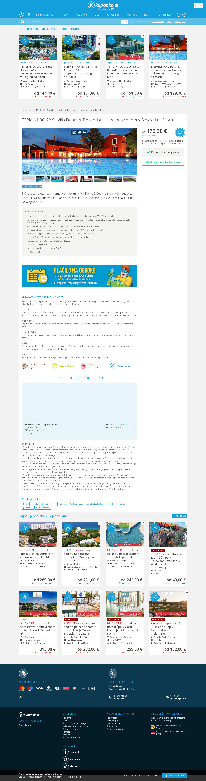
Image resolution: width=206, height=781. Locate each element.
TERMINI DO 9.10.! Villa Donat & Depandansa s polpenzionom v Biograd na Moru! (167, 72)
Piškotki (66, 734)
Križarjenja (132, 14)
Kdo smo (67, 717)
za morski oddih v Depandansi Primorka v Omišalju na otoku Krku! (79, 555)
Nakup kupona (113, 720)
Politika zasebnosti (71, 737)
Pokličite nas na (120, 697)
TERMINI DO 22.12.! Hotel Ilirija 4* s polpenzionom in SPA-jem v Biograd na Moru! (123, 72)
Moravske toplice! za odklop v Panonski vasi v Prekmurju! (166, 628)
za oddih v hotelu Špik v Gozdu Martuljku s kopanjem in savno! (123, 628)
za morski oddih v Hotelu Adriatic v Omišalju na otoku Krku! (36, 553)
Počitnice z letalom (71, 729)
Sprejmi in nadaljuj (174, 775)
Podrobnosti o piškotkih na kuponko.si (141, 775)
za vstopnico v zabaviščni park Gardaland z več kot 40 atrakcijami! (168, 559)
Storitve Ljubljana (44, 14)
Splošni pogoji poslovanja (74, 723)
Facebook (74, 752)
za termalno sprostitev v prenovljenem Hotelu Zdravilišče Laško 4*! (37, 628)
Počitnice (114, 14)
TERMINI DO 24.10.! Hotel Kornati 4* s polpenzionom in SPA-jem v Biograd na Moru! (37, 72)
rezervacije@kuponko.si (119, 424)
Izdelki (147, 14)
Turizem (64, 14)
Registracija (112, 717)
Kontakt (66, 720)
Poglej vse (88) (179, 515)
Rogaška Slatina (158, 21)
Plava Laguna (180, 21)
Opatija (169, 21)
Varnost (66, 731)
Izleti (97, 14)
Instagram (75, 759)
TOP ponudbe (165, 14)
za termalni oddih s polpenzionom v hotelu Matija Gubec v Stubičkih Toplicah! (80, 628)
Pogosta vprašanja (115, 729)
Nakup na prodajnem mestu (75, 726)
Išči (125, 22)
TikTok (73, 766)
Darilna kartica (113, 723)
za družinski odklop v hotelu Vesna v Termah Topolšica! (123, 553)
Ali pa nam (178, 697)
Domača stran (115, 427)
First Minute (81, 14)
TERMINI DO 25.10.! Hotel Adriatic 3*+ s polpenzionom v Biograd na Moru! (80, 72)
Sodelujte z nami (26, 725)
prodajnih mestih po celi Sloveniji (168, 719)
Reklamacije (112, 726)
